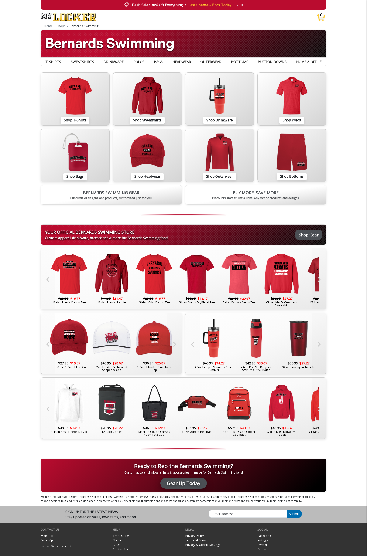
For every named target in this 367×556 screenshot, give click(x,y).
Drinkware (114, 62)
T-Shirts (53, 62)
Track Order (121, 536)
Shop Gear (309, 234)
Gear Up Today (183, 483)
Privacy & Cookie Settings (202, 545)
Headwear (181, 62)
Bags (158, 62)
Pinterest (263, 549)
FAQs (116, 545)
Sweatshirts (82, 62)
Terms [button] (239, 4)
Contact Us (120, 549)
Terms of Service (197, 540)
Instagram (264, 540)
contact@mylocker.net (56, 546)
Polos (138, 62)
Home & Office (309, 62)
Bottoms (239, 62)
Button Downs (272, 62)
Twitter (262, 545)
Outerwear (210, 62)
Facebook (264, 536)
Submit (294, 514)
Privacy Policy (194, 536)
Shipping (118, 540)
